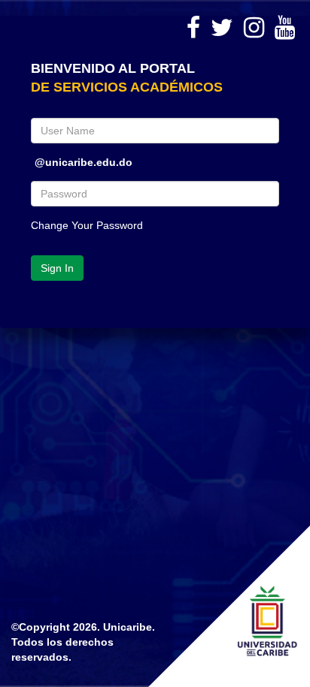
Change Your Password (87, 225)
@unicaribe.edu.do (83, 157)
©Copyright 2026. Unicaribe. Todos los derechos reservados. (83, 642)
